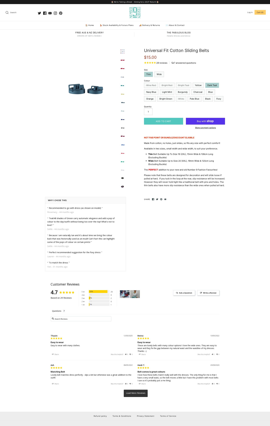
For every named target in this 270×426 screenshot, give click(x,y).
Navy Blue (151, 92)
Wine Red (151, 85)
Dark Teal (212, 85)
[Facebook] (44, 13)
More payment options (205, 128)
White (181, 98)
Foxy (218, 98)
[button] (126, 354)
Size (146, 70)
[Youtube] (50, 13)
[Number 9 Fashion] (135, 8)
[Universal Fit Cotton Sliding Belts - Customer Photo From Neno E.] (135, 294)
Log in (250, 12)
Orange (150, 98)
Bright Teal (183, 85)
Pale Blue (194, 98)
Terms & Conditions (121, 416)
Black (208, 98)
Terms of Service (168, 416)
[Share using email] (165, 199)
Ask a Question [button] (185, 293)
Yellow (198, 85)
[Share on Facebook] (153, 199)
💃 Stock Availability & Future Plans (117, 25)
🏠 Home (89, 25)
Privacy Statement (145, 416)
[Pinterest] (60, 13)
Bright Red (167, 85)
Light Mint (167, 92)
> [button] (136, 393)
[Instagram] (55, 13)
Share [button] (56, 354)
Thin (148, 74)
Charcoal (198, 92)
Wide (159, 74)
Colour (147, 81)
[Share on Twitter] (157, 199)
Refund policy (100, 416)
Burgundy (183, 92)
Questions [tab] (56, 311)
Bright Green (165, 98)
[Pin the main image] (161, 199)
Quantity (147, 106)
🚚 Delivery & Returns (149, 25)
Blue (210, 92)
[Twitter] (39, 13)
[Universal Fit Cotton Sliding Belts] (81, 84)
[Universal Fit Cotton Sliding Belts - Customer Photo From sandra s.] (125, 294)
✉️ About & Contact (175, 25)
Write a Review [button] (209, 293)
